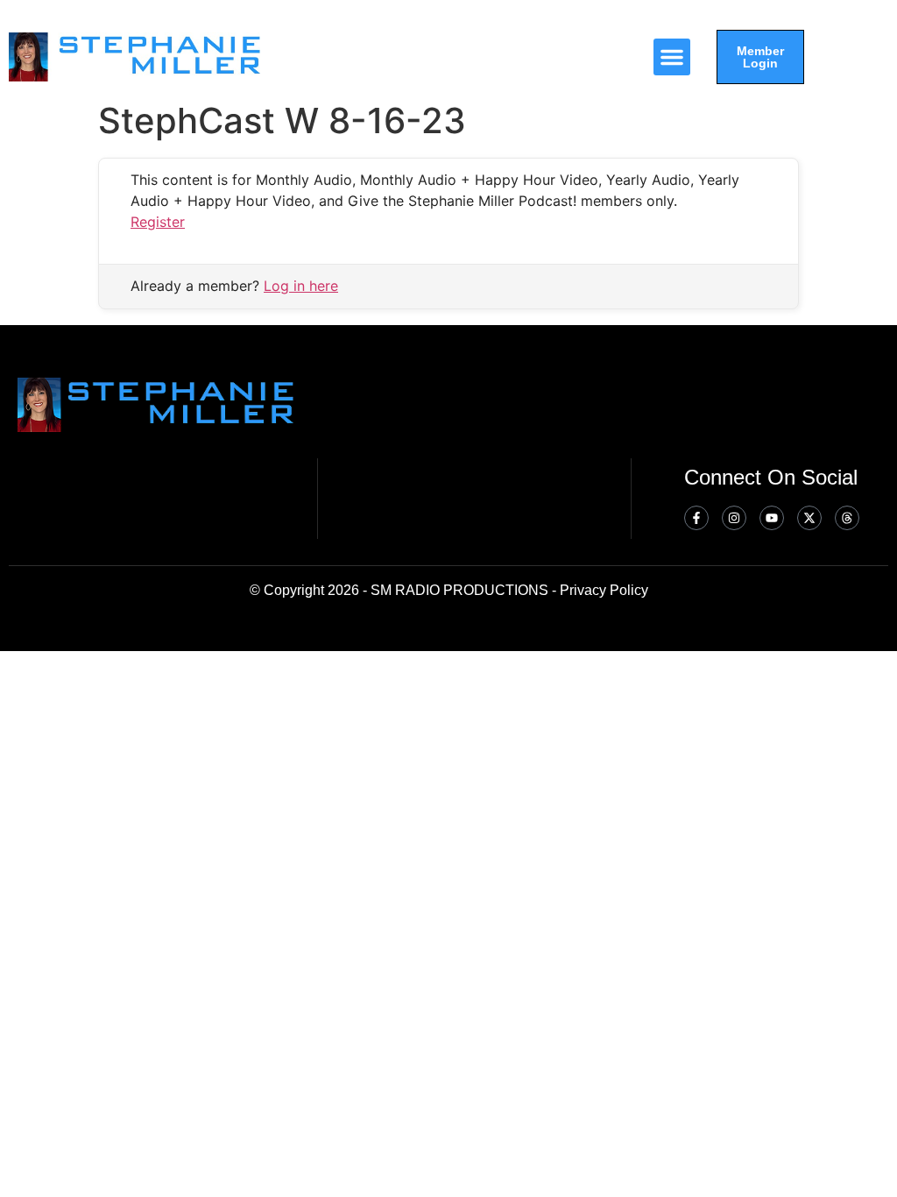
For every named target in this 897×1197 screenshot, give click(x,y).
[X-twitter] (809, 518)
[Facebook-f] (696, 518)
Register (158, 221)
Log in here (301, 285)
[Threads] (847, 518)
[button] (671, 57)
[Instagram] (734, 518)
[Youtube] (771, 518)
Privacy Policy (604, 590)
